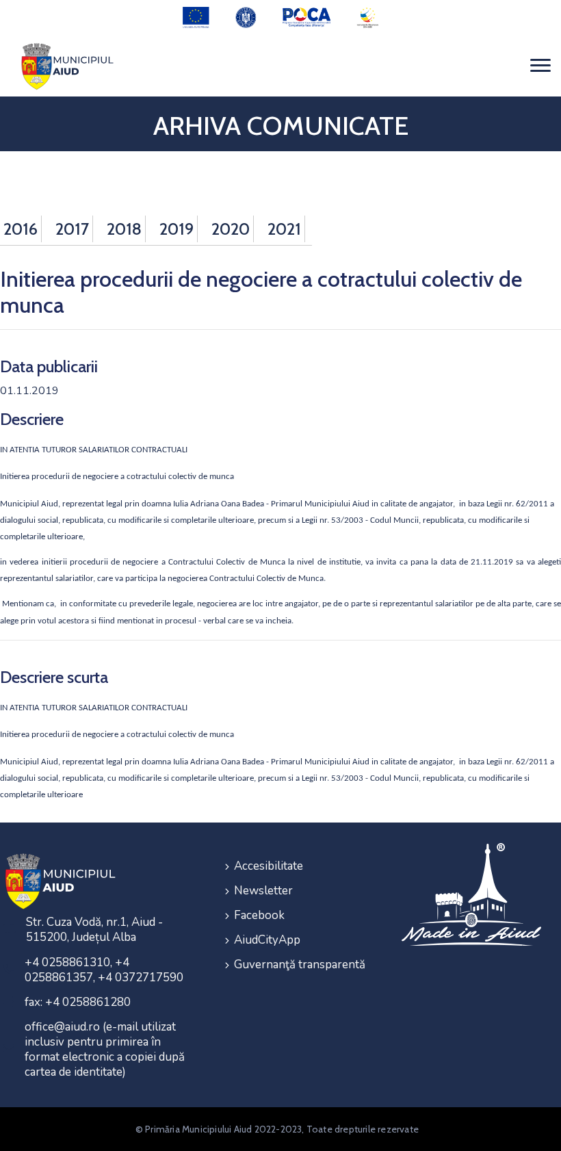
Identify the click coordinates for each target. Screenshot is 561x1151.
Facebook (259, 915)
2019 (176, 229)
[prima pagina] (65, 66)
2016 (20, 229)
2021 (284, 229)
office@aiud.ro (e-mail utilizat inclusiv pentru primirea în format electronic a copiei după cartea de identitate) (105, 1049)
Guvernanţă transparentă (299, 964)
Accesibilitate (268, 866)
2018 (124, 229)
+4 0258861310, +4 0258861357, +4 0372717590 (104, 970)
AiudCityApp (267, 940)
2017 (72, 229)
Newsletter (263, 890)
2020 (230, 229)
